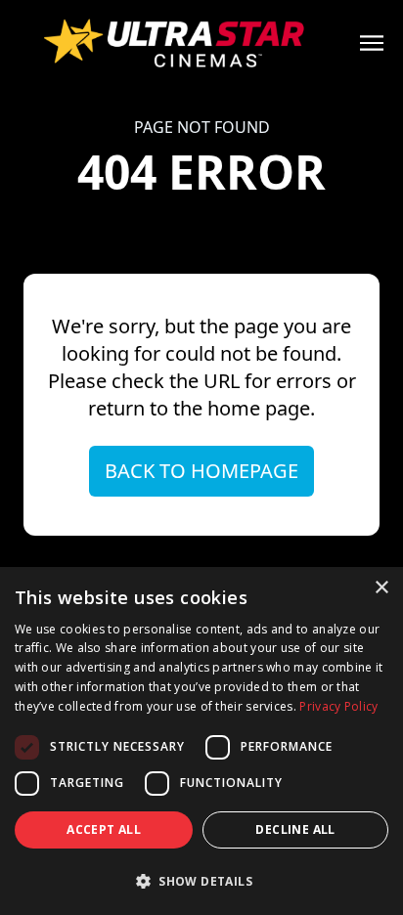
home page (258, 408)
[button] (201, 881)
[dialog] (201, 741)
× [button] (381, 588)
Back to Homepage (201, 471)
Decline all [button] (295, 829)
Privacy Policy (338, 706)
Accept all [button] (104, 829)
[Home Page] (201, 43)
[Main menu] (371, 43)
